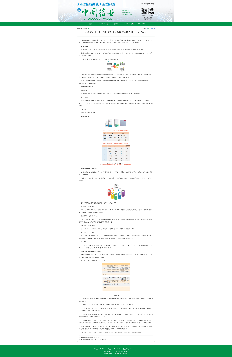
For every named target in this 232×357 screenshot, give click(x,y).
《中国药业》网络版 (128, 24)
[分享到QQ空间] (151, 28)
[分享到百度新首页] (154, 28)
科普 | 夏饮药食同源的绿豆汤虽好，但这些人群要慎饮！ (95, 339)
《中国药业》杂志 (103, 24)
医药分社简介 (141, 24)
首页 (90, 24)
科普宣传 (85, 28)
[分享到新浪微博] (149, 28)
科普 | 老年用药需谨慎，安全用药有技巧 (91, 337)
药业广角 (116, 24)
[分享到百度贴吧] (152, 28)
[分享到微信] (148, 28)
